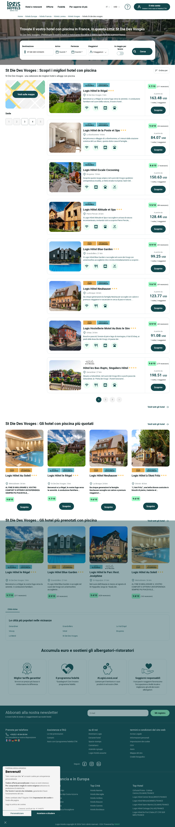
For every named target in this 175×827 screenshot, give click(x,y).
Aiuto (132, 749)
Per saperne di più (78, 6)
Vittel (65, 631)
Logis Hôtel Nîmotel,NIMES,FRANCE (148, 800)
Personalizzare (17, 813)
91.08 (158, 335)
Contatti (50, 737)
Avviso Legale (136, 734)
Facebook (84, 763)
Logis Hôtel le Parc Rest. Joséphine (105, 574)
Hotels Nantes (96, 790)
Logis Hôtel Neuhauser (97, 289)
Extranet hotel (94, 737)
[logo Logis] (14, 6)
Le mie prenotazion (55, 734)
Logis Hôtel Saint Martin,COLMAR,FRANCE (151, 804)
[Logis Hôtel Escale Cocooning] (65, 177)
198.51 (158, 375)
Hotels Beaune (96, 802)
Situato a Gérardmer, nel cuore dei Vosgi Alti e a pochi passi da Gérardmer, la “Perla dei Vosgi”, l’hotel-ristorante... (109, 377)
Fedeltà (61, 6)
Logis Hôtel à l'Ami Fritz (146, 475)
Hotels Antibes (96, 798)
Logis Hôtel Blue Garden (98, 249)
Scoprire (158, 110)
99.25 (158, 256)
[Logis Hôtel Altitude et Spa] (65, 217)
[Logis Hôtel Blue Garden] (65, 256)
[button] (5, 822)
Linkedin (98, 763)
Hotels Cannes (96, 805)
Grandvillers (68, 626)
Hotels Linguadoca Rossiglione (61, 809)
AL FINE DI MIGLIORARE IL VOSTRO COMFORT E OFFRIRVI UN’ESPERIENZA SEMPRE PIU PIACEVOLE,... (22, 490)
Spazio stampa (95, 741)
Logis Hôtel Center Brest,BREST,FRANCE (150, 797)
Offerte (49, 6)
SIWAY (117, 824)
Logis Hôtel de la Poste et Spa (101, 130)
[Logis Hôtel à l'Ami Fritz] (151, 447)
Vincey (11, 631)
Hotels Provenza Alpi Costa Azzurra (63, 794)
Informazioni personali (139, 737)
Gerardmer (13, 626)
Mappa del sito (136, 753)
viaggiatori (93, 46)
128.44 (158, 216)
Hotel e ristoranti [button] (33, 6)
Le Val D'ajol (121, 626)
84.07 (158, 137)
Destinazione (28, 46)
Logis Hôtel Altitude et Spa (99, 209)
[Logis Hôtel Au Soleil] (24, 447)
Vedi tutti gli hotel (156, 406)
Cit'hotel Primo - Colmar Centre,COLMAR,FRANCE (143, 791)
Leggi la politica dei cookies (15, 804)
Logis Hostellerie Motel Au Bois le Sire (106, 328)
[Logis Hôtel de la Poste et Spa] (65, 138)
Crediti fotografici (137, 756)
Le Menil (12, 635)
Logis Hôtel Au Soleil (18, 475)
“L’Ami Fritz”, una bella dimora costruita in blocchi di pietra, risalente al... (150, 488)
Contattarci (93, 745)
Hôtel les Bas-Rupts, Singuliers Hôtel (106, 368)
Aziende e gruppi (96, 749)
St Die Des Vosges (70, 635)
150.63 (158, 177)
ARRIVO (57, 46)
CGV (132, 745)
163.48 (158, 97)
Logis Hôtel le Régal (95, 91)
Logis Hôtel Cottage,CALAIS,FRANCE (148, 808)
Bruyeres (120, 631)
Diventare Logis (95, 734)
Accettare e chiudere (46, 813)
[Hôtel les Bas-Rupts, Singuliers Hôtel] (65, 375)
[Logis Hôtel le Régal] (65, 98)
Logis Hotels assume (97, 753)
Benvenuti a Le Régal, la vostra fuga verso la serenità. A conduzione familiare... (66, 488)
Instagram (91, 763)
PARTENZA (75, 46)
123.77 (158, 295)
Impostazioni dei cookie (140, 741)
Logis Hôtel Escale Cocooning (101, 170)
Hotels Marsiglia (97, 794)
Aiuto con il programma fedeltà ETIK (62, 741)
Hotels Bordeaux (97, 809)
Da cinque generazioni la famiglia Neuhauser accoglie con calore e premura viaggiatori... (108, 490)
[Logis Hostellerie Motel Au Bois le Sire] (65, 336)
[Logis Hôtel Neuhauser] (65, 296)
